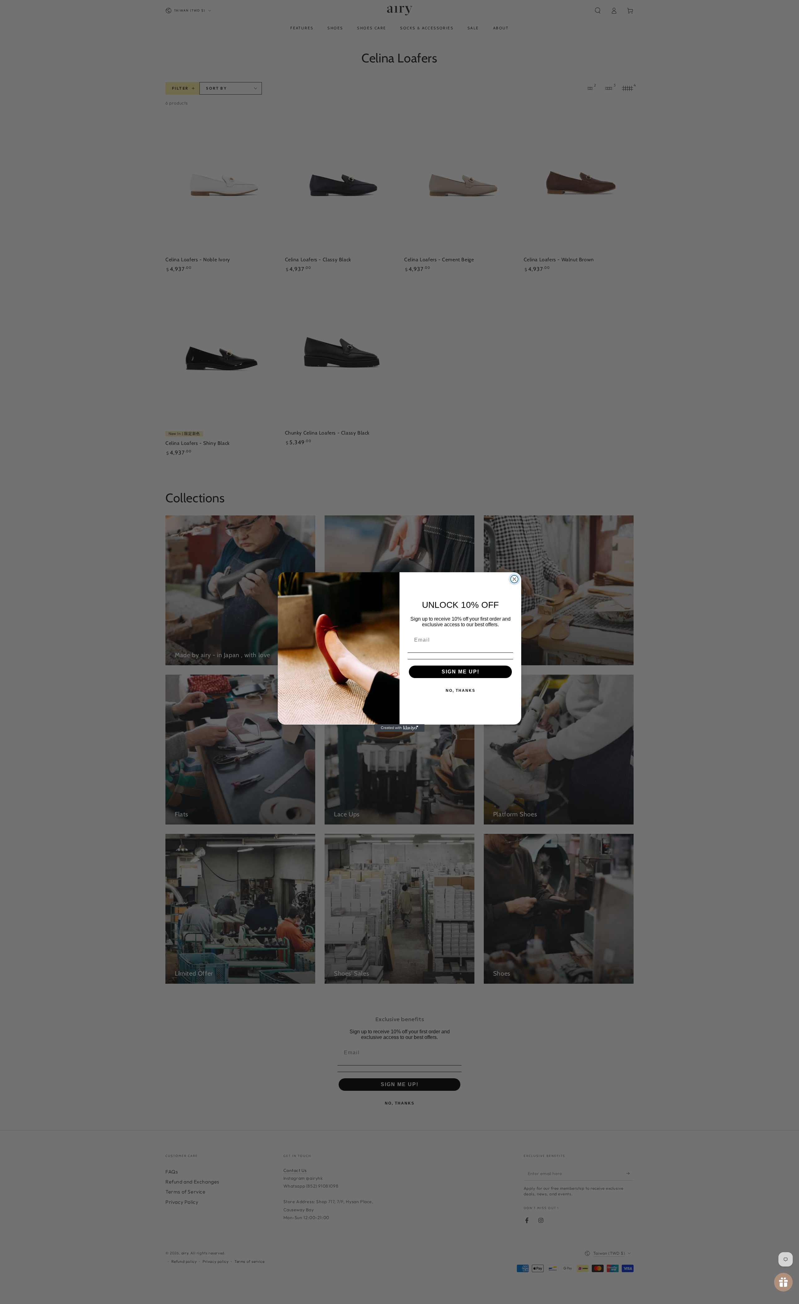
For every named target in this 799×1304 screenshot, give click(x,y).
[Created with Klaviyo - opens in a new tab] (399, 728)
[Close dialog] (514, 579)
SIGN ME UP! (460, 671)
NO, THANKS (460, 690)
